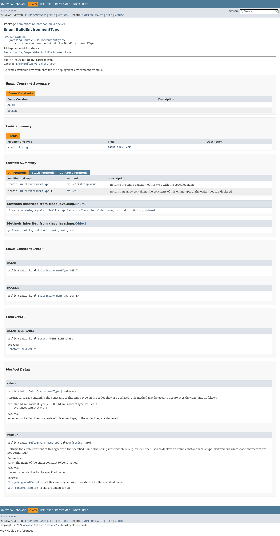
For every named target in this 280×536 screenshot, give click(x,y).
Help (85, 4)
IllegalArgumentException (25, 482)
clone (11, 210)
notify (27, 230)
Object (80, 223)
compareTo (25, 210)
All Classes (9, 10)
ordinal (121, 210)
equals (39, 210)
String (23, 147)
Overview (7, 4)
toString (135, 210)
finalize (53, 210)
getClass (13, 230)
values (71, 191)
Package (21, 4)
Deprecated (62, 4)
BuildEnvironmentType (48, 40)
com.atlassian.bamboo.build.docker (41, 24)
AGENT (11, 104)
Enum (19, 63)
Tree (50, 4)
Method (63, 15)
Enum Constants (35, 15)
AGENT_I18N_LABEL (120, 147)
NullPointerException (22, 487)
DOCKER (12, 110)
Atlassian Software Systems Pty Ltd (43, 525)
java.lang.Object (15, 36)
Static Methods (43, 172)
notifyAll (42, 230)
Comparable (31, 52)
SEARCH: (234, 11)
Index (76, 4)
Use (42, 4)
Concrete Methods (73, 172)
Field (52, 15)
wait (55, 230)
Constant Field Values (21, 349)
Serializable (13, 52)
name (109, 210)
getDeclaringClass (75, 210)
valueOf (72, 184)
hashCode (97, 210)
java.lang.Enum (20, 40)
